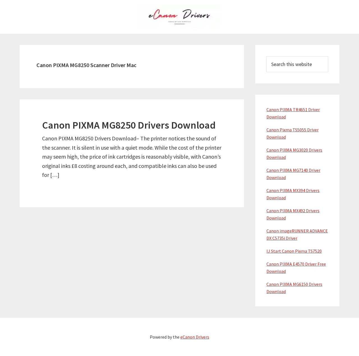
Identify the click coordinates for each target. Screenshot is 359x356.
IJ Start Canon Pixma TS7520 (294, 251)
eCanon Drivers (194, 337)
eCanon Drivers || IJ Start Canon (179, 17)
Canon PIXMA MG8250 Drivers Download (129, 125)
